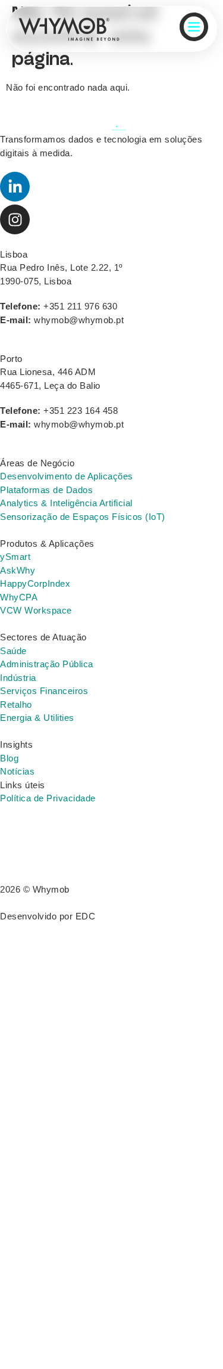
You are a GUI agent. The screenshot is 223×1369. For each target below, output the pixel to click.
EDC (86, 916)
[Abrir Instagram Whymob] (15, 219)
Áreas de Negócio (37, 463)
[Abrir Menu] (194, 27)
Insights (16, 744)
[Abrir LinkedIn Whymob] (15, 187)
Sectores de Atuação (43, 637)
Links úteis (22, 785)
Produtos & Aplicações (47, 543)
